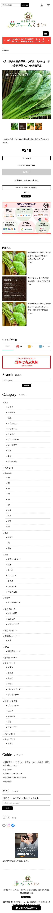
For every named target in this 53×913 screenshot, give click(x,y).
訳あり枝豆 (12, 613)
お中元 (10, 667)
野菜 (6, 403)
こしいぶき (12, 575)
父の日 (10, 678)
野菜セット (9, 468)
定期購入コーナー (12, 636)
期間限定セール (14, 651)
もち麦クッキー (14, 602)
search (25, 5)
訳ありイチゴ (13, 624)
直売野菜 (8, 473)
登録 (7, 808)
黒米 (9, 565)
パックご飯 (12, 592)
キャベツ (11, 412)
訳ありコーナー (11, 609)
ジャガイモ (12, 429)
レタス (10, 407)
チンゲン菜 (12, 461)
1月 (9, 527)
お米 (6, 555)
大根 (9, 450)
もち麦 (10, 581)
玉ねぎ (10, 711)
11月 (9, 516)
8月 (9, 499)
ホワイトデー (13, 695)
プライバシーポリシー (13, 773)
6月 (9, 488)
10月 (10, 510)
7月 (9, 494)
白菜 (9, 456)
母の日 (10, 684)
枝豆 (9, 418)
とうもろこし (13, 423)
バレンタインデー (15, 689)
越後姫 (10, 537)
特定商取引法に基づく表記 (15, 777)
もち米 (10, 570)
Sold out (26, 172)
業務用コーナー (11, 658)
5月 (9, 483)
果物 (6, 533)
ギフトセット (10, 663)
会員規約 (8, 781)
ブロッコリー (13, 439)
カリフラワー (13, 445)
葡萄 (9, 548)
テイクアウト (10, 739)
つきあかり (12, 586)
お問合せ (8, 769)
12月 (10, 521)
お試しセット (10, 734)
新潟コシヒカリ (14, 559)
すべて (8, 346)
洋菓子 (7, 598)
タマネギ (11, 434)
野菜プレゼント (11, 631)
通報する (26, 192)
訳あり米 (11, 619)
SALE (7, 647)
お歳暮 (10, 673)
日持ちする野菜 (11, 701)
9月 (9, 505)
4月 (9, 478)
